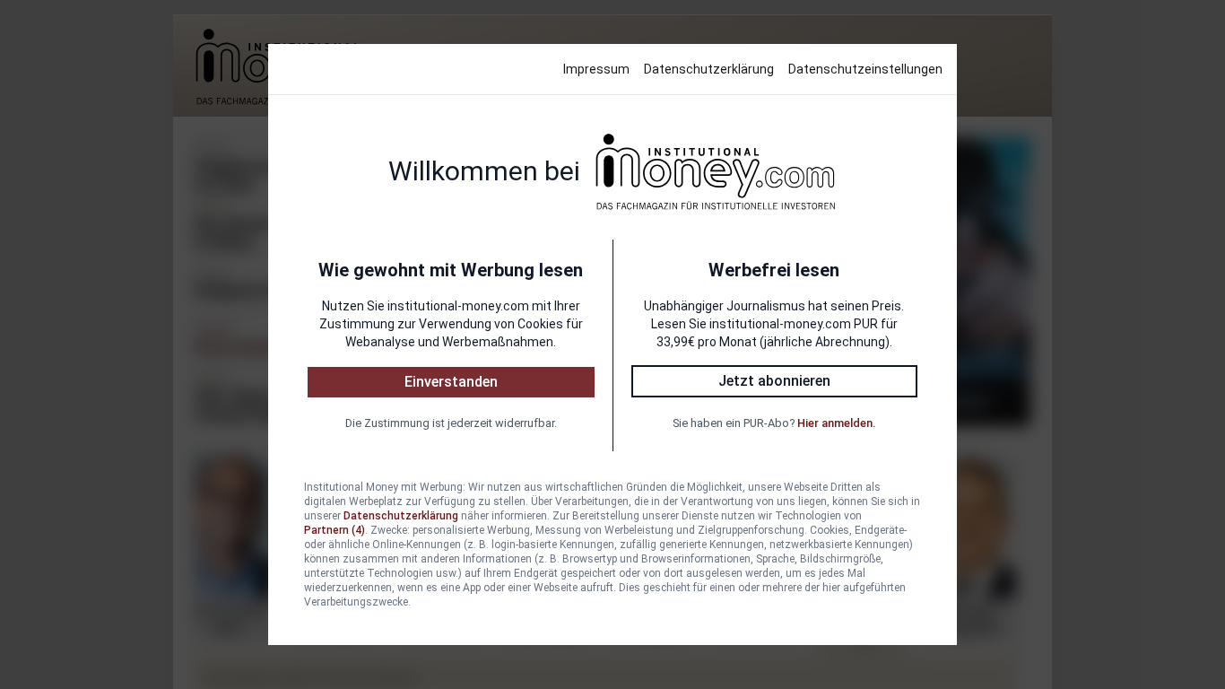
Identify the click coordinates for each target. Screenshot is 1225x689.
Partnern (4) (334, 530)
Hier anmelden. (836, 423)
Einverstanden (451, 381)
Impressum (596, 69)
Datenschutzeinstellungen (865, 69)
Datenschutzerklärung (709, 69)
